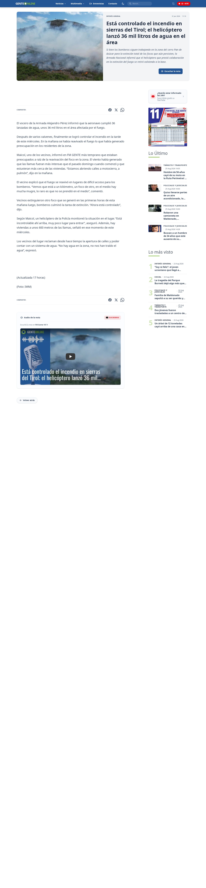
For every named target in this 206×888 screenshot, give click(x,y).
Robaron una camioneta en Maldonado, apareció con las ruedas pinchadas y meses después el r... (175, 215)
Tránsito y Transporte (175, 165)
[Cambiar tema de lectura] (123, 3)
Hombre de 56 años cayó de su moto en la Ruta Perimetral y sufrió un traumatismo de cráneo (175, 175)
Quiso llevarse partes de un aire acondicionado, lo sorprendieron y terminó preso (175, 195)
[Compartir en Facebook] (110, 110)
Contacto (112, 3)
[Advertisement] (81, 93)
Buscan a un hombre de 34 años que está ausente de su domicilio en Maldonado (175, 236)
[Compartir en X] (116, 110)
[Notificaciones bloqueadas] (173, 3)
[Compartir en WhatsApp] (122, 110)
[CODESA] (167, 127)
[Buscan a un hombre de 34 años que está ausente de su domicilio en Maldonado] (154, 228)
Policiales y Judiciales (175, 185)
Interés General (113, 16)
